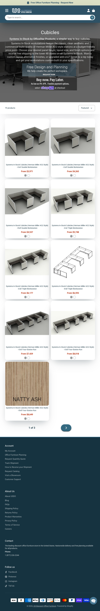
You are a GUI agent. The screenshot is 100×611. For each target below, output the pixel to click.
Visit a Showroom (13, 475)
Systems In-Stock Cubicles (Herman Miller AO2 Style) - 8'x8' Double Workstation (27, 208)
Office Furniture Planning (15, 455)
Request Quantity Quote (15, 459)
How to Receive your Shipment (18, 467)
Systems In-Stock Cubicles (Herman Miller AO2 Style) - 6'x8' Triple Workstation (27, 269)
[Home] (22, 10)
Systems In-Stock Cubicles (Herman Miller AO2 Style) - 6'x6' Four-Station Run (27, 330)
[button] (93, 600)
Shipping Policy (11, 508)
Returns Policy (11, 512)
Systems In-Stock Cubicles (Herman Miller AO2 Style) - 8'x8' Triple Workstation (73, 269)
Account (88, 10)
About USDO (10, 496)
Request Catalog (12, 471)
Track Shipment (11, 463)
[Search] (92, 17)
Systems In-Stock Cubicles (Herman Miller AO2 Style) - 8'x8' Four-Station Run (27, 391)
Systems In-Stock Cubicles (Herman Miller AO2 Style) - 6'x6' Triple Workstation (73, 208)
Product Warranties (13, 517)
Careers (8, 529)
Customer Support (13, 479)
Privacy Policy (11, 521)
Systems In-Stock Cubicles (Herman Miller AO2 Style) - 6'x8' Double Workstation (73, 148)
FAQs (7, 504)
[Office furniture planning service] (49, 75)
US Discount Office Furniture (44, 606)
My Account (10, 451)
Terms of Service (12, 525)
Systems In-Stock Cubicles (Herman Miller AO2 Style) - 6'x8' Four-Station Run (73, 330)
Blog (7, 500)
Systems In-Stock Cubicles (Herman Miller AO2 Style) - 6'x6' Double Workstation (27, 148)
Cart (93, 10)
